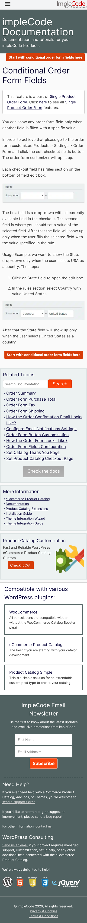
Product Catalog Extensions (27, 509)
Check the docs (43, 471)
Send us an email (15, 845)
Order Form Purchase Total (31, 399)
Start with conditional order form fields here (45, 57)
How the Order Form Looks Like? (37, 440)
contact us (43, 826)
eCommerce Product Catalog (28, 499)
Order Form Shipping (25, 411)
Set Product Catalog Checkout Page (39, 458)
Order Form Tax (20, 405)
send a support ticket (18, 802)
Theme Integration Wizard (25, 518)
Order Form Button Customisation (37, 434)
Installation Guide (19, 513)
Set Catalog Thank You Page (33, 452)
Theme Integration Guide (24, 523)
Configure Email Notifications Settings (41, 428)
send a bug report (48, 816)
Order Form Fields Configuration (36, 446)
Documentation (17, 504)
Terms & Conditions (43, 916)
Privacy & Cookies (43, 911)
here (43, 102)
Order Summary (21, 393)
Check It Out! (20, 565)
